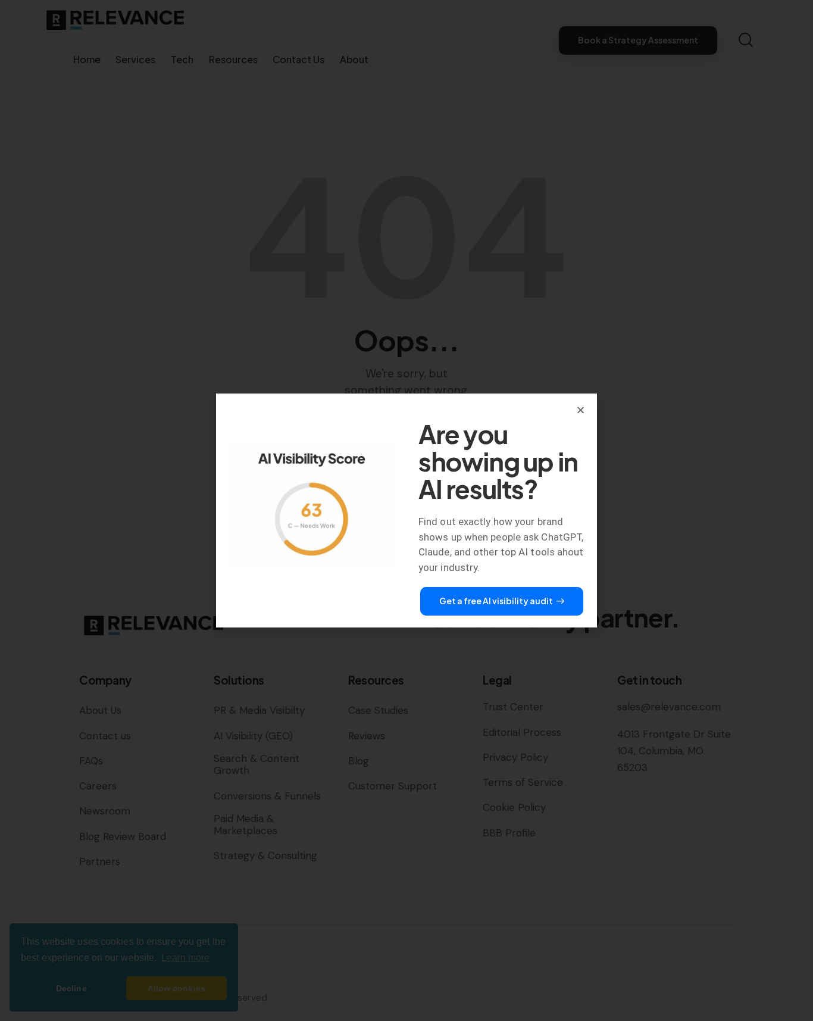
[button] (580, 409)
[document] (406, 510)
